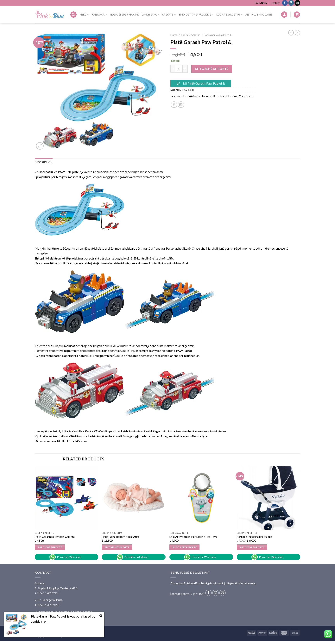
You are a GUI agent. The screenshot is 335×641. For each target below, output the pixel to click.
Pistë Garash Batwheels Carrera (55, 536)
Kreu (82, 14)
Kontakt (275, 2)
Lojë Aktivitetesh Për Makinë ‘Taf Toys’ (193, 536)
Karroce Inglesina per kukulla (254, 536)
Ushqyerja (149, 14)
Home (173, 34)
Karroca (98, 14)
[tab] (44, 162)
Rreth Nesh (261, 2)
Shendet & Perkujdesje (195, 14)
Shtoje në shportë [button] (50, 547)
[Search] (73, 14)
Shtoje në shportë (211, 68)
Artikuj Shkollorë (258, 14)
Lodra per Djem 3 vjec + (214, 96)
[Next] (300, 515)
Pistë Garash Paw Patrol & (50, 616)
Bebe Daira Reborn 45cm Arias (121, 536)
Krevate (167, 14)
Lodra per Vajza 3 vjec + (217, 34)
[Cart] (297, 14)
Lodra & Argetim (228, 14)
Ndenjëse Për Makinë (124, 14)
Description (44, 162)
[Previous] (35, 515)
